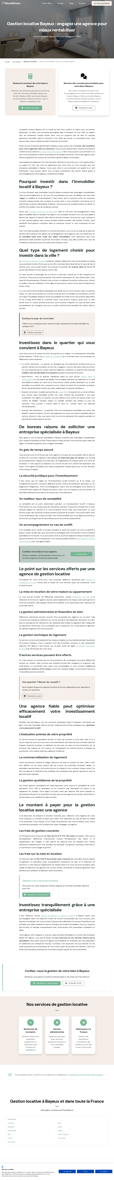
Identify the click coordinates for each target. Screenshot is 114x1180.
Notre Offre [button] (47, 3)
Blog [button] (71, 3)
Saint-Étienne (63, 1134)
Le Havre (11, 1123)
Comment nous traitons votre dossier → (87, 1075)
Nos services (16, 62)
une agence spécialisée (52, 356)
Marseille (11, 1127)
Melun (60, 1127)
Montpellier (12, 1131)
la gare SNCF (63, 392)
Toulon (10, 1138)
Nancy (60, 1131)
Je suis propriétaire (101, 3)
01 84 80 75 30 (74, 983)
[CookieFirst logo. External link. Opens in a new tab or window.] (2, 1167)
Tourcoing (61, 1138)
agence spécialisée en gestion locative (58, 915)
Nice (9, 1134)
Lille (59, 1123)
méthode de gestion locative (33, 261)
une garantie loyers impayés (51, 151)
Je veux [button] (60, 3)
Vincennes (11, 1142)
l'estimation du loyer (81, 597)
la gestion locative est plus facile (43, 211)
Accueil (7, 62)
